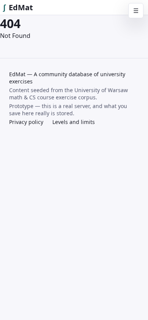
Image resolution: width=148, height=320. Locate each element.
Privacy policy (26, 121)
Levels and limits (73, 121)
